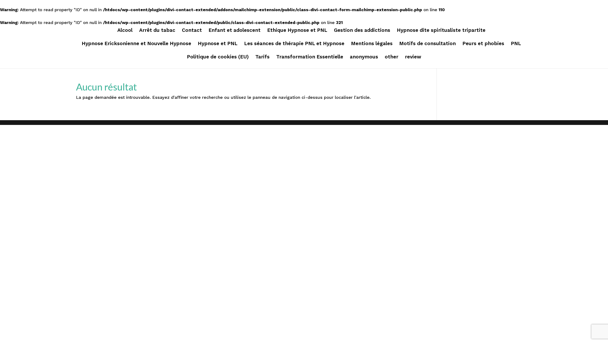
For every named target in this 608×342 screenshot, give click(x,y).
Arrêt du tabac (157, 30)
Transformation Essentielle (309, 57)
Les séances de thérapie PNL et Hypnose (294, 44)
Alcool (125, 30)
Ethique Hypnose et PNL (297, 30)
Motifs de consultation (427, 44)
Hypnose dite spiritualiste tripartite (441, 30)
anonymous (364, 57)
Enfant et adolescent (235, 30)
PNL (516, 44)
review (413, 57)
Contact (192, 30)
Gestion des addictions (362, 30)
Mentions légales (372, 44)
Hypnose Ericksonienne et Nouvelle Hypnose (136, 44)
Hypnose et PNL (218, 44)
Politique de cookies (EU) (218, 57)
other (391, 57)
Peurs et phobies (483, 44)
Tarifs (262, 57)
